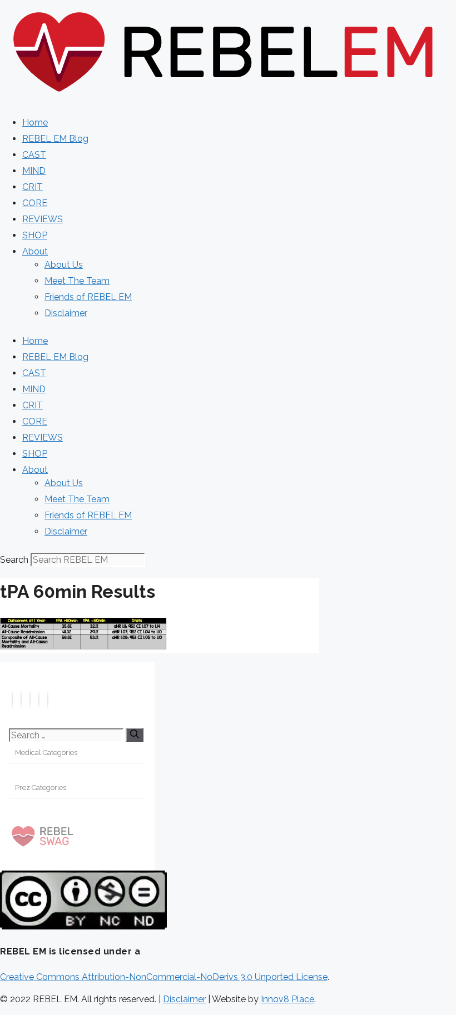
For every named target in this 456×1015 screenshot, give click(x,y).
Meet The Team (77, 281)
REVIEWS (42, 219)
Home (35, 122)
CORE (34, 203)
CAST (34, 154)
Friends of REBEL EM (88, 297)
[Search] (134, 735)
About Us (63, 264)
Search (14, 559)
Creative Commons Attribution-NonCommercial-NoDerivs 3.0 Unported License (164, 977)
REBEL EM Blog (55, 138)
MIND (34, 171)
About (35, 251)
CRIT (32, 187)
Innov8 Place (287, 999)
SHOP (34, 235)
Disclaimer (65, 313)
